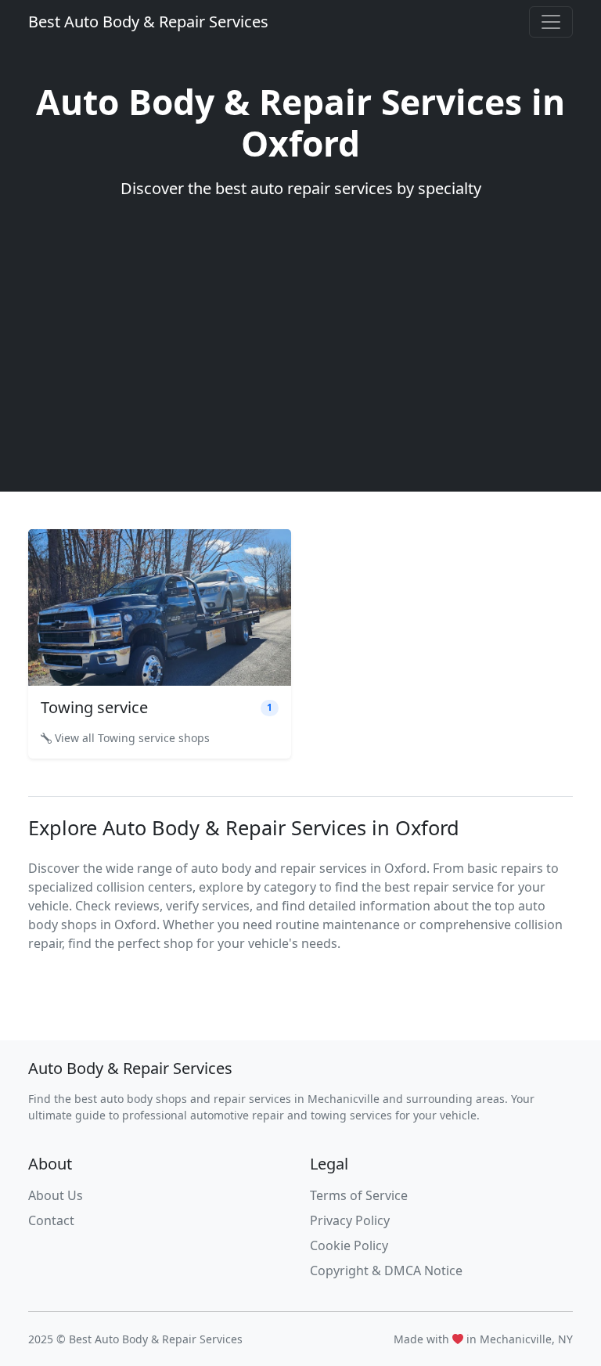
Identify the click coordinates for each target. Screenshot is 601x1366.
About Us (55, 1195)
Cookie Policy (349, 1245)
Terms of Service (359, 1195)
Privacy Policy (350, 1220)
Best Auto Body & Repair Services (148, 21)
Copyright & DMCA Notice (386, 1270)
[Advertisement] (300, 336)
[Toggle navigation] (551, 22)
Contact (51, 1220)
